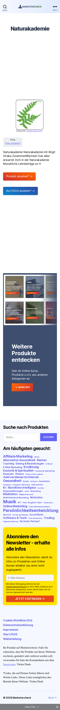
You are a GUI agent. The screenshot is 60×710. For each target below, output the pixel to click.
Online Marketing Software (39, 507)
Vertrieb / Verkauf (29, 521)
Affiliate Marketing (18, 456)
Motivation (36, 497)
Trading (49, 517)
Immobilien (44, 481)
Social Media (36, 514)
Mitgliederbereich (26, 495)
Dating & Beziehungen (30, 463)
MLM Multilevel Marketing (16, 497)
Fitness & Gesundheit (34, 474)
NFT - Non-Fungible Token (30, 502)
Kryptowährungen (13, 491)
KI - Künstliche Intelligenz (19, 487)
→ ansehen (22, 387)
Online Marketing (15, 506)
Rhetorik (7, 515)
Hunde (26, 481)
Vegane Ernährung (10, 522)
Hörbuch (33, 481)
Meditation (10, 494)
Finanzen (8, 474)
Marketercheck (22, 697)
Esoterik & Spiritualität (18, 470)
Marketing (35, 491)
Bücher (42, 460)
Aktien (36, 457)
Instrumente (37, 484)
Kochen (41, 488)
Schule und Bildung (20, 515)
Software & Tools (15, 517)
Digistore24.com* (34, 131)
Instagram (7, 485)
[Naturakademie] (29, 115)
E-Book (49, 464)
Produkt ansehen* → (19, 176)
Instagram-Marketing (21, 485)
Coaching (8, 463)
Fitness (19, 474)
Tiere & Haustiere (35, 518)
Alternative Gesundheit (19, 460)
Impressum (10, 629)
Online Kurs (48, 503)
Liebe (27, 491)
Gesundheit (12, 481)
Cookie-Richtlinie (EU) (17, 620)
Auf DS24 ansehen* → (20, 190)
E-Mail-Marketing (12, 467)
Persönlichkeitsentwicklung (30, 510)
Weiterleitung (12, 639)
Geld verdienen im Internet (21, 477)
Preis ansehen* (13, 143)
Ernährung (31, 467)
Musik (9, 501)
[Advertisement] (30, 68)
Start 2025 (10, 634)
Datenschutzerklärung (16, 587)
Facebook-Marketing (45, 471)
